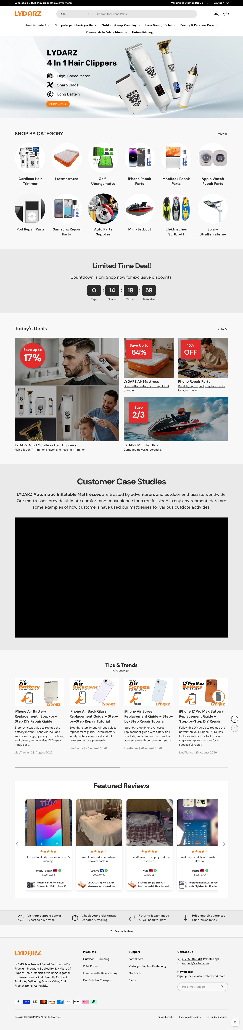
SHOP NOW (121, 97)
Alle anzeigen (121, 670)
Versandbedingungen (217, 1017)
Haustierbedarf (35, 25)
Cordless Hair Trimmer (30, 181)
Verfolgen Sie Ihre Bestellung (147, 966)
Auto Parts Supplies (103, 232)
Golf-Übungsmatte (103, 181)
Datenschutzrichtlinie (190, 1017)
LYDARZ (37, 1017)
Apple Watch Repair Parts (213, 181)
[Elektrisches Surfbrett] (176, 208)
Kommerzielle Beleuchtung (104, 32)
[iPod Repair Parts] (30, 208)
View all (223, 134)
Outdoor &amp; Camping (119, 25)
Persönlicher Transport (98, 980)
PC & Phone (90, 966)
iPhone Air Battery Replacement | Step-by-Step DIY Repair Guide (36, 716)
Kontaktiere (136, 959)
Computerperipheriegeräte (74, 25)
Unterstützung (142, 32)
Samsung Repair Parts (67, 232)
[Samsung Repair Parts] (66, 208)
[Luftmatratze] (66, 158)
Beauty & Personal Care (197, 25)
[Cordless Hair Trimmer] (30, 158)
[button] (226, 14)
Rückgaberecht (165, 1017)
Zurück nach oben (121, 931)
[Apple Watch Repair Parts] (213, 158)
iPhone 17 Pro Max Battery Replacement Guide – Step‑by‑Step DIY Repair (201, 716)
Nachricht (135, 973)
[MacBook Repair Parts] (176, 158)
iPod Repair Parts (30, 229)
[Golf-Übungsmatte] (103, 158)
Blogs (132, 980)
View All (223, 329)
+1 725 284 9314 (192, 959)
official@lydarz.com (61, 2)
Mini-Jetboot (139, 229)
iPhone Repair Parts (139, 181)
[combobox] (126, 14)
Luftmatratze (66, 178)
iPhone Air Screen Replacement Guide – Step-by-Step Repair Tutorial (148, 716)
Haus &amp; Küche (158, 25)
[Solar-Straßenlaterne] (213, 208)
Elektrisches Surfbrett (176, 232)
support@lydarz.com (195, 963)
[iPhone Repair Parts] (140, 158)
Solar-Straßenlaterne (213, 232)
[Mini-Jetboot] (140, 208)
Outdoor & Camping (96, 959)
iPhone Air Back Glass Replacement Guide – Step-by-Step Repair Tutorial (94, 716)
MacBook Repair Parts (176, 181)
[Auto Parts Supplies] (103, 208)
